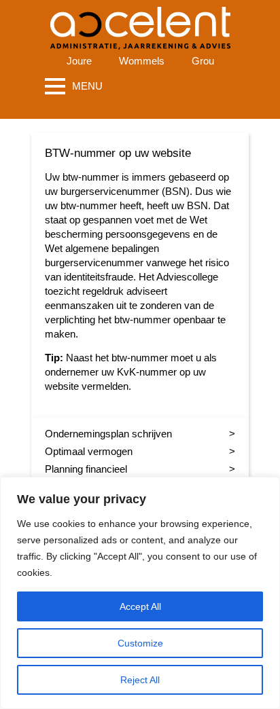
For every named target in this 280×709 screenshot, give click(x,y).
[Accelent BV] (140, 20)
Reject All (140, 679)
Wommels (141, 61)
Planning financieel (86, 469)
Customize (140, 643)
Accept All (140, 606)
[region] (140, 593)
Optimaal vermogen (89, 451)
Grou (203, 61)
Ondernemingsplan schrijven (108, 433)
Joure (79, 61)
